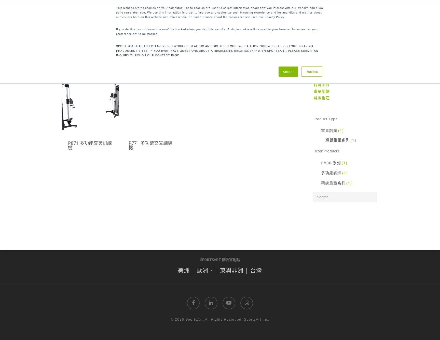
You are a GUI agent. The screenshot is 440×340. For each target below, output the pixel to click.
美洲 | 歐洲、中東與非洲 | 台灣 (220, 270)
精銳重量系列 (340, 139)
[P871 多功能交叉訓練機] (90, 103)
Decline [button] (312, 71)
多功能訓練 (334, 172)
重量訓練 (321, 91)
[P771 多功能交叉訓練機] (150, 103)
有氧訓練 (321, 84)
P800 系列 (334, 162)
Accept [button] (288, 71)
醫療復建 (321, 97)
